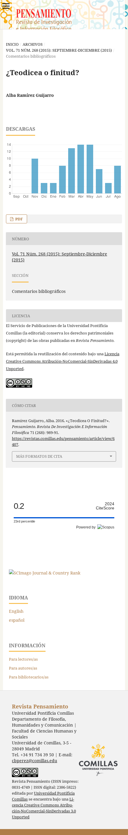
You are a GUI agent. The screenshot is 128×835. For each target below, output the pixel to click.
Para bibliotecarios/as (29, 677)
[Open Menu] (6, 6)
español (16, 620)
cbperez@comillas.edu (34, 760)
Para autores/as (23, 668)
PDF (18, 219)
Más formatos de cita (39, 456)
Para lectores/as (23, 659)
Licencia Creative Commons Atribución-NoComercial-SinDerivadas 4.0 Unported (62, 361)
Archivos (33, 44)
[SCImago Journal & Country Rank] (44, 573)
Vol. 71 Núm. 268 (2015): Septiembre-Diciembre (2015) (59, 50)
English (16, 611)
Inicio (12, 44)
